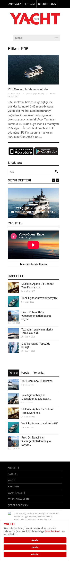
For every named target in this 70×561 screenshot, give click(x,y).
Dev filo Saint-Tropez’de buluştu (35, 345)
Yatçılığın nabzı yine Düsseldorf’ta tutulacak (33, 210)
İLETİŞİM (30, 4)
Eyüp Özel (33, 203)
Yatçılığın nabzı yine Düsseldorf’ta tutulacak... (36, 397)
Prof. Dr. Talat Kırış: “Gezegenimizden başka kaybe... (36, 315)
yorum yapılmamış (35, 93)
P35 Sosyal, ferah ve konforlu (28, 89)
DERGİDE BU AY (47, 4)
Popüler (25, 372)
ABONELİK (13, 468)
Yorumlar (38, 372)
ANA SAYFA (14, 4)
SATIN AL (13, 474)
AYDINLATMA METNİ (18, 499)
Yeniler (13, 372)
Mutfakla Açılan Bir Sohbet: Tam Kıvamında (37, 285)
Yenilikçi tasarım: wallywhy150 (39, 298)
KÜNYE (11, 480)
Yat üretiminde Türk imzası (37, 381)
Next (57, 180)
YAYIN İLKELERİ (16, 492)
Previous (53, 180)
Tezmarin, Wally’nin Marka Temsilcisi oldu (37, 331)
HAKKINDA (13, 486)
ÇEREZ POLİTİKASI (18, 505)
